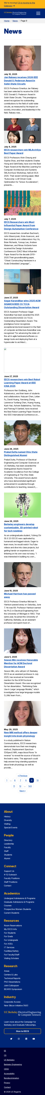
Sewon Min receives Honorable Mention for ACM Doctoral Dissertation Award (21, 663)
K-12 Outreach (10, 874)
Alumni (7, 858)
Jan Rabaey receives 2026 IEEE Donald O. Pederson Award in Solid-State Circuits (21, 80)
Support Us (9, 871)
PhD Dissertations (12, 982)
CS (5, 1055)
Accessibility (9, 1073)
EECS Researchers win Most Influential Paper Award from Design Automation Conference (21, 225)
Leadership (9, 843)
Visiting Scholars (11, 958)
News (15, 20)
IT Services (9, 947)
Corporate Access (12, 1002)
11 (14, 786)
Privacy (7, 1083)
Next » (23, 790)
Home (7, 20)
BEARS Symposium (13, 989)
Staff (6, 851)
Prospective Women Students (17, 909)
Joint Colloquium (11, 985)
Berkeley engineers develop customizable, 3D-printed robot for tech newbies (21, 527)
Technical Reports (12, 978)
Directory (8, 840)
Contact (7, 885)
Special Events (10, 827)
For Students (10, 933)
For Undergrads (11, 940)
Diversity (8, 820)
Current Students (11, 913)
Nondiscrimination (11, 1078)
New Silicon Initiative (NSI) (16, 1005)
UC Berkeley (9, 1060)
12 (20, 786)
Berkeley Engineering (13, 1064)
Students (8, 854)
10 (37, 780)
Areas (6, 971)
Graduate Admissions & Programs (19, 902)
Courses (8, 905)
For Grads (8, 936)
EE (5, 1051)
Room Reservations (13, 925)
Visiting (7, 824)
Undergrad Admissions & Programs (19, 898)
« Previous (23, 775)
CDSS (6, 1069)
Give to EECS (22, 1031)
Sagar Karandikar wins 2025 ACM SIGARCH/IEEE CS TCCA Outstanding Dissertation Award (22, 304)
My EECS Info (10, 929)
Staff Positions (10, 882)
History (7, 816)
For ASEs (8, 943)
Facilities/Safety (11, 951)
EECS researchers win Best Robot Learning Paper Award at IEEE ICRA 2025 (22, 382)
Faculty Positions (12, 878)
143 (30, 786)
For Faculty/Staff (11, 954)
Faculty (7, 847)
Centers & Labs (11, 974)
